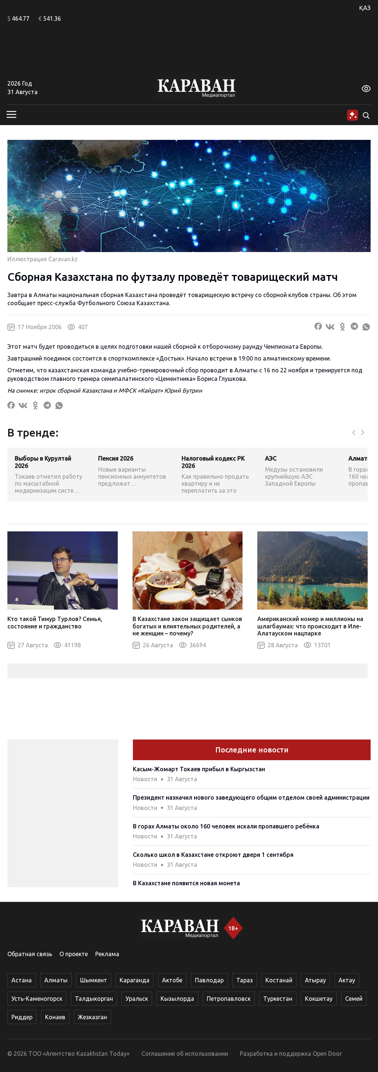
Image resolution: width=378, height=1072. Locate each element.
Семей (353, 998)
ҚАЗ (365, 7)
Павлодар (209, 980)
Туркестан (277, 998)
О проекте (73, 954)
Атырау (315, 980)
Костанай (278, 980)
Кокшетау (319, 998)
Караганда (135, 980)
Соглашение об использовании (184, 1053)
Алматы (56, 980)
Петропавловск (229, 998)
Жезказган (92, 1017)
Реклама (107, 954)
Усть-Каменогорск (36, 998)
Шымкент (93, 980)
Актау (347, 980)
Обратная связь (29, 954)
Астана (21, 980)
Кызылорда (177, 998)
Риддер (21, 1017)
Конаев (55, 1017)
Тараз (244, 980)
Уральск (137, 998)
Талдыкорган (94, 998)
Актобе (172, 980)
